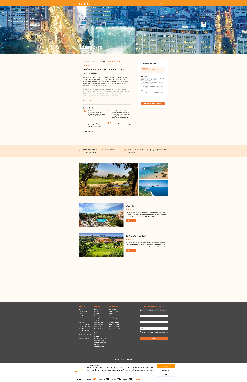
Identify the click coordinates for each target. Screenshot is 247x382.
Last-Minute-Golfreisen (84, 338)
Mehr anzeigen (89, 131)
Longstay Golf (97, 309)
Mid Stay (96, 311)
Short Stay (96, 313)
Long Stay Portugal (98, 318)
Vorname (141, 319)
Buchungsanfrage (113, 315)
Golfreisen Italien (83, 311)
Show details (137, 379)
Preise (120, 3)
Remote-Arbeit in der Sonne (100, 328)
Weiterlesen (131, 220)
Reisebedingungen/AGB (114, 328)
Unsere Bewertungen (114, 324)
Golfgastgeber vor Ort (114, 326)
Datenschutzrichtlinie (114, 322)
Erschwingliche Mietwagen (85, 324)
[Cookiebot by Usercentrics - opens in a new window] (78, 379)
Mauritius (81, 318)
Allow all (166, 366)
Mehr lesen (143, 96)
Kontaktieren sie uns (113, 309)
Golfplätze (81, 322)
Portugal (91, 41)
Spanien (81, 309)
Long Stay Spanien (98, 315)
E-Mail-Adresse (143, 313)
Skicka (153, 338)
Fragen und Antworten (114, 311)
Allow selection (165, 370)
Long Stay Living (98, 326)
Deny (166, 374)
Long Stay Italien (98, 320)
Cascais (130, 206)
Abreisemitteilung (113, 318)
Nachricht (128, 3)
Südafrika (81, 315)
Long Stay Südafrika (98, 322)
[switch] (107, 379)
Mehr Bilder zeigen (109, 179)
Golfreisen (109, 3)
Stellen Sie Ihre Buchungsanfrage (153, 103)
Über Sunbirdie (139, 3)
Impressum (111, 320)
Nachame (141, 325)
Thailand (81, 320)
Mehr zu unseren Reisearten (113, 61)
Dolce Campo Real (136, 236)
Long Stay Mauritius (98, 324)
